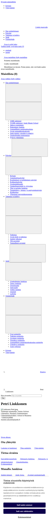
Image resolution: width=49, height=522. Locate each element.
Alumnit (13, 292)
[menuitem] (26, 50)
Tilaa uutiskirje (25, 448)
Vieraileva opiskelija (17, 340)
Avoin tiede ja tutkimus (18, 237)
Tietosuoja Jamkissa (27, 459)
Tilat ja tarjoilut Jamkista (18, 188)
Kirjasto (8, 6)
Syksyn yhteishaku (17, 137)
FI (12, 46)
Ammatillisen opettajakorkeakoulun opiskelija (26, 342)
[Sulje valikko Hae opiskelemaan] (23, 111)
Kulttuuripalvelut (16, 182)
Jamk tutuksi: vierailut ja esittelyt (21, 133)
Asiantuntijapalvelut (17, 178)
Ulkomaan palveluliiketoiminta (21, 194)
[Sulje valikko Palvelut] (23, 166)
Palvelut (8, 33)
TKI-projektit (15, 241)
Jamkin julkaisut (16, 239)
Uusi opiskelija (15, 334)
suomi (7, 52)
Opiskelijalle (9, 39)
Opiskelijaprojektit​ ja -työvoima (21, 186)
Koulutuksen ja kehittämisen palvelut (23, 180)
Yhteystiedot (10, 8)
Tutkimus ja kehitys (12, 35)
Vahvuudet (14, 288)
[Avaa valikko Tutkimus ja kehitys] (23, 207)
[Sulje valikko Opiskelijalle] (23, 324)
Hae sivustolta (6, 396)
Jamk (7, 37)
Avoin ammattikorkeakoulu (20, 131)
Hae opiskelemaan (12, 31)
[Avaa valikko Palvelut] (30, 148)
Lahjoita (13, 294)
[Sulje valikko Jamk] (23, 271)
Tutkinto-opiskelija (16, 336)
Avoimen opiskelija (17, 338)
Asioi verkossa (15, 347)
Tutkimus (13, 235)
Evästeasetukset (6, 464)
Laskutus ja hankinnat (9, 448)
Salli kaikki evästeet (24, 505)
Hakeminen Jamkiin (17, 127)
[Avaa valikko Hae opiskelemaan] (23, 93)
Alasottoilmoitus (22, 462)
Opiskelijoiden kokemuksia (20, 135)
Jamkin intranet (6, 475)
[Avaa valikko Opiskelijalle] (23, 306)
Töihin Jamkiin (15, 290)
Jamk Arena (19, 475)
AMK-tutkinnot (15, 121)
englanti (8, 50)
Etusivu (43, 372)
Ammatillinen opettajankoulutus (21, 129)
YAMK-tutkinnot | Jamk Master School (24, 123)
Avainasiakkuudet (16, 184)
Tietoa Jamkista (15, 283)
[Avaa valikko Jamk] (28, 253)
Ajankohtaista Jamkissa (18, 281)
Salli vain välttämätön (24, 511)
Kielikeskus (14, 192)
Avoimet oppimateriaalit (36, 475)
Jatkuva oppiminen (17, 125)
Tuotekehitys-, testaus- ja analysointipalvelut (26, 190)
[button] (9, 44)
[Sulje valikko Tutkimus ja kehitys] (23, 225)
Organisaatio (14, 286)
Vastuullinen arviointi (17, 243)
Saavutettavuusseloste (9, 459)
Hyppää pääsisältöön (8, 2)
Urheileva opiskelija (17, 344)
